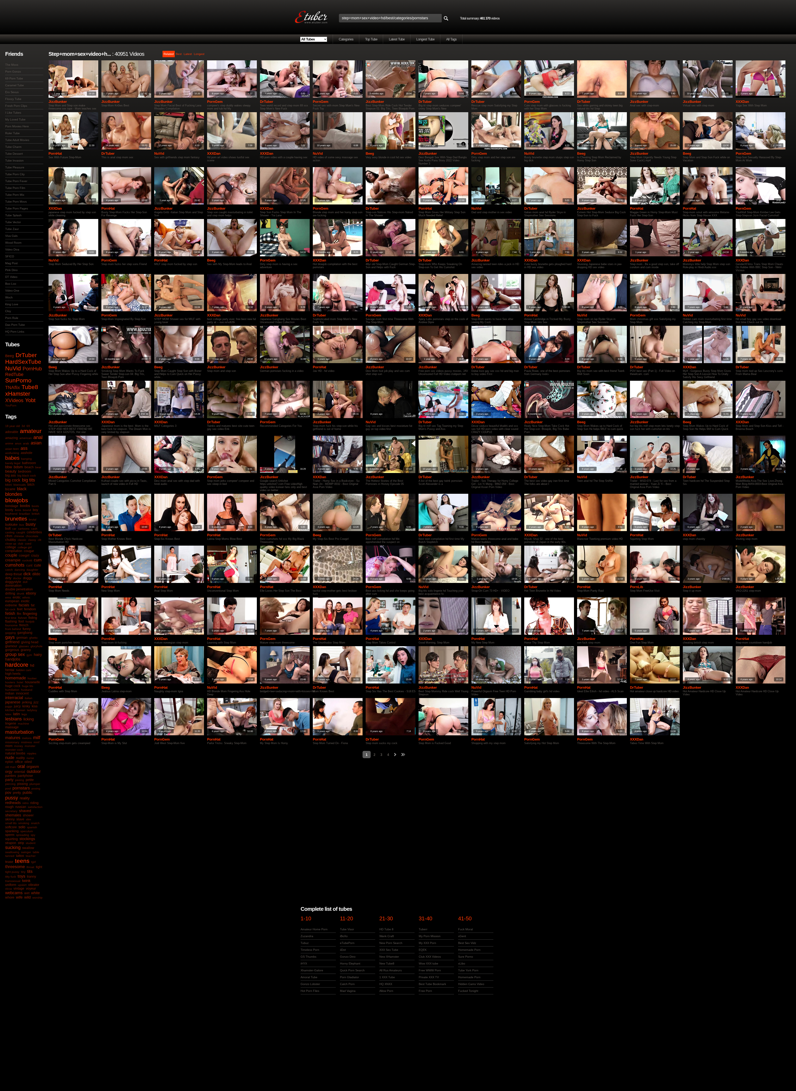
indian (9, 693)
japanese (12, 702)
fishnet (22, 617)
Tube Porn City (15, 174)
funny (27, 629)
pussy (11, 797)
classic (22, 539)
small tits (11, 823)
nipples (31, 753)
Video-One (12, 290)
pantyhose (25, 775)
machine (23, 723)
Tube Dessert (14, 153)
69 (28, 426)
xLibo (461, 963)
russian (20, 807)
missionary (12, 742)
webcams (14, 892)
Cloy (8, 311)
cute (37, 565)
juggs (8, 706)
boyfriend (11, 513)
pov (8, 793)
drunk (20, 593)
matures (12, 737)
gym (29, 655)
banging (26, 458)
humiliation (12, 689)
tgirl (33, 862)
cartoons (23, 528)
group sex (15, 654)
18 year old (12, 426)
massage (12, 727)
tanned (9, 855)
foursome (11, 625)
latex (8, 714)
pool (8, 788)
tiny (23, 871)
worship (37, 897)
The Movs (11, 64)
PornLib (636, 587)
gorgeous (12, 650)
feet (19, 609)
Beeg (9, 356)
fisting (32, 617)
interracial (14, 697)
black (22, 489)
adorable (11, 432)
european (12, 601)
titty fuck (10, 876)
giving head (29, 642)
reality (25, 798)
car (14, 528)
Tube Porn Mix (14, 194)
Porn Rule (11, 318)
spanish (32, 827)
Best (179, 54)
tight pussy (12, 871)
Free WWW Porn (430, 970)
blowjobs (16, 500)
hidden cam (23, 670)
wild (27, 897)
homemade (15, 678)
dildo (36, 574)
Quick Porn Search (352, 970)
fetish (10, 613)
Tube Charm (13, 146)
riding (34, 803)
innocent (22, 693)
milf (36, 737)
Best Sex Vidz (467, 943)
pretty (17, 792)
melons (27, 738)
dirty (8, 578)
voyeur (31, 888)
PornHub (32, 368)
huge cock (12, 686)
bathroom (29, 463)
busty (31, 524)
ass (24, 448)
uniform (10, 885)
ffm (19, 613)
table (36, 852)
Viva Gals (11, 235)
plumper (34, 784)
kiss (35, 706)
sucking (13, 847)
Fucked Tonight (468, 990)
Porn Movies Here (17, 126)
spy (33, 835)
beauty (10, 471)
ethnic (26, 597)
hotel (20, 682)
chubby (10, 539)
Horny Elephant (350, 963)
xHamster (17, 393)
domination (13, 585)
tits (30, 871)
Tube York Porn (468, 970)
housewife (32, 682)
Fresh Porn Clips (16, 105)
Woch (9, 297)
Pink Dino (11, 270)
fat (32, 605)
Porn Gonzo (13, 71)
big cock (12, 480)
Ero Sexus (12, 92)
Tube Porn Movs (16, 201)
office (19, 762)
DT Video (11, 277)
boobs (25, 506)
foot (21, 621)
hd (32, 665)
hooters (10, 682)
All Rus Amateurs (390, 970)
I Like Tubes (13, 112)
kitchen (10, 710)
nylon (9, 762)
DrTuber (26, 355)
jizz (36, 702)
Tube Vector (13, 222)
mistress (26, 742)
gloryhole (36, 646)
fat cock (10, 609)
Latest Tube (397, 39)
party (9, 780)
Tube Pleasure (14, 167)
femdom (30, 609)
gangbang (24, 632)
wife (19, 897)
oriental (19, 772)
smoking (23, 823)
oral (21, 766)
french (23, 625)
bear (38, 467)
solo (21, 827)
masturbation (19, 732)
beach (29, 467)
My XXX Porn (427, 943)
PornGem (215, 102)
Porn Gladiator (349, 977)
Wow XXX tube (428, 963)
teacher (31, 855)
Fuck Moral (465, 929)
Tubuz (305, 943)
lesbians (13, 718)
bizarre (10, 489)
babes (12, 458)
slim (28, 819)
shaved (25, 811)
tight (39, 867)
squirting (11, 839)
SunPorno (18, 380)
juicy (17, 706)
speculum (26, 831)
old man (10, 767)
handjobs (12, 659)
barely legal (12, 463)
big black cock (26, 475)
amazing (11, 438)
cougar (29, 551)
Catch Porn (347, 984)
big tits (28, 480)
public (27, 793)
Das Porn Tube (15, 324)
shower (28, 815)
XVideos (14, 400)
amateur (30, 431)
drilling (10, 593)
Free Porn (425, 990)
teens (22, 861)
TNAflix (12, 387)
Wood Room (13, 242)
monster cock (14, 749)
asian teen (12, 448)
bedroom (24, 471)
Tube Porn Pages (16, 208)
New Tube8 (386, 963)
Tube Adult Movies (17, 140)
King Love (11, 304)
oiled (28, 762)
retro (25, 803)
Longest (199, 54)
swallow (28, 848)
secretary (11, 811)
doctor (17, 578)
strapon (10, 843)
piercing (10, 784)
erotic (17, 597)
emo (8, 597)
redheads (13, 803)
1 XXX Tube (387, 977)
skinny (10, 819)
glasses (24, 646)
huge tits (27, 686)
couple (11, 555)
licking (28, 719)
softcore (11, 827)
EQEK (423, 949)
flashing (11, 621)
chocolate (32, 536)
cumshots (14, 565)
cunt (29, 565)
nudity (20, 758)
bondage (11, 506)
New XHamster (389, 956)
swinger (26, 852)
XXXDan (742, 102)
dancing (20, 569)
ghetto (33, 637)
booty (9, 510)
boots (35, 506)
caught (20, 532)
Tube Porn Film (15, 188)
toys (21, 876)
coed (28, 543)
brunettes (16, 519)
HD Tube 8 (386, 929)
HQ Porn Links (14, 331)
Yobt (30, 400)
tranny (31, 876)
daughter (32, 569)
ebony (31, 593)
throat (30, 867)
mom (8, 746)
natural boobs (15, 753)
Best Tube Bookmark (432, 984)
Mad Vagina (348, 990)
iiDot (343, 949)
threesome (15, 866)
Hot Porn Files (310, 990)
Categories (346, 39)
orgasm (33, 767)
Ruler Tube (12, 133)
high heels (13, 673)
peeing (19, 780)
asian (36, 442)
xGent (462, 936)
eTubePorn (347, 943)
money (18, 746)
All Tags (451, 39)
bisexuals (19, 484)
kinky (26, 706)
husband (26, 689)
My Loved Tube (15, 119)
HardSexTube (23, 362)
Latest (188, 54)
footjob (29, 621)
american (25, 438)
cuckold (27, 560)
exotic (25, 601)
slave (20, 819)
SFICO (9, 256)
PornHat (55, 154)
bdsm (18, 467)
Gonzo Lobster (310, 984)
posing (36, 788)
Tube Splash (13, 215)
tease (9, 862)
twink (26, 881)
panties (10, 775)
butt (8, 528)
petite (30, 780)
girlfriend (12, 642)
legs (24, 714)
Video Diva (12, 249)
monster (30, 746)
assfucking (12, 453)
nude (9, 757)
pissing (22, 784)
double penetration (19, 589)
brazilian (24, 513)
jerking (27, 702)
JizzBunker (58, 102)
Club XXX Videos (430, 956)
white (35, 893)
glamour (11, 646)
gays (10, 637)
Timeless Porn (310, 949)
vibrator (33, 885)
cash (34, 528)
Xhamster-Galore (312, 970)
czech (9, 569)
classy (32, 539)
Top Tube (371, 39)
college (10, 547)
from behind (13, 629)
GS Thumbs (308, 956)
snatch (35, 823)
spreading (22, 835)
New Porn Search (390, 943)
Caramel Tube (14, 85)
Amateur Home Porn (314, 929)
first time (10, 617)
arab (26, 443)
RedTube (14, 374)
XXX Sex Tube (388, 949)
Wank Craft (386, 936)
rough (9, 807)
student (30, 843)
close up (10, 543)
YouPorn (10, 405)
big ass (10, 475)
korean (20, 710)
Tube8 (30, 387)
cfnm (8, 536)
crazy (35, 555)
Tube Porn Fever (16, 181)
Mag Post (11, 263)
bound (27, 510)
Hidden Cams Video (471, 984)
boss (18, 510)
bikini (8, 484)
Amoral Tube (309, 977)
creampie (13, 560)
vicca (8, 888)
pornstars (21, 788)
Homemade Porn (469, 949)
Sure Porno (465, 956)
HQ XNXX (385, 984)
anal (37, 437)
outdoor (34, 771)
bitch (30, 484)
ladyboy (32, 710)
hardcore (16, 665)
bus (21, 524)
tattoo (20, 855)
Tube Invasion (14, 160)
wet (26, 893)
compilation (13, 551)
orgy (8, 772)
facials (24, 605)
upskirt (22, 885)
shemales (13, 815)
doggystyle (13, 582)
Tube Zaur (12, 229)
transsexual (12, 881)
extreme (11, 605)
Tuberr (423, 929)
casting (10, 532)
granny (26, 650)
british (36, 513)
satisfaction (35, 807)
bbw (8, 467)
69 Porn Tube (14, 78)
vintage (18, 888)
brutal (32, 519)
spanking (12, 831)
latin (16, 714)
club (20, 543)
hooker (32, 678)
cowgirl (24, 555)
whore (9, 897)
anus (18, 443)
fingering (30, 614)
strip (21, 843)
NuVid (13, 368)
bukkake (11, 524)
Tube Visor (347, 929)
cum (38, 560)
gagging (10, 632)
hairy (38, 655)
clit (39, 539)
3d (23, 426)
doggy (27, 578)
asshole (26, 453)
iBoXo (344, 936)
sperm (9, 835)
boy (35, 510)
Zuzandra (307, 936)
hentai (9, 670)
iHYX (304, 963)
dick (27, 574)
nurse (30, 758)
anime (9, 443)
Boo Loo (10, 283)
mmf (36, 742)
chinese (19, 536)
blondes (13, 494)
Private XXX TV (429, 977)
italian (28, 698)
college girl (25, 547)
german (22, 637)
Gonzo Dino (348, 956)
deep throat (13, 574)
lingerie (10, 723)
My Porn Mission (429, 936)
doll (25, 582)
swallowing (12, 852)
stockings (27, 839)
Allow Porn (386, 990)
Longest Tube (425, 39)
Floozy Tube (13, 99)
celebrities (34, 532)
